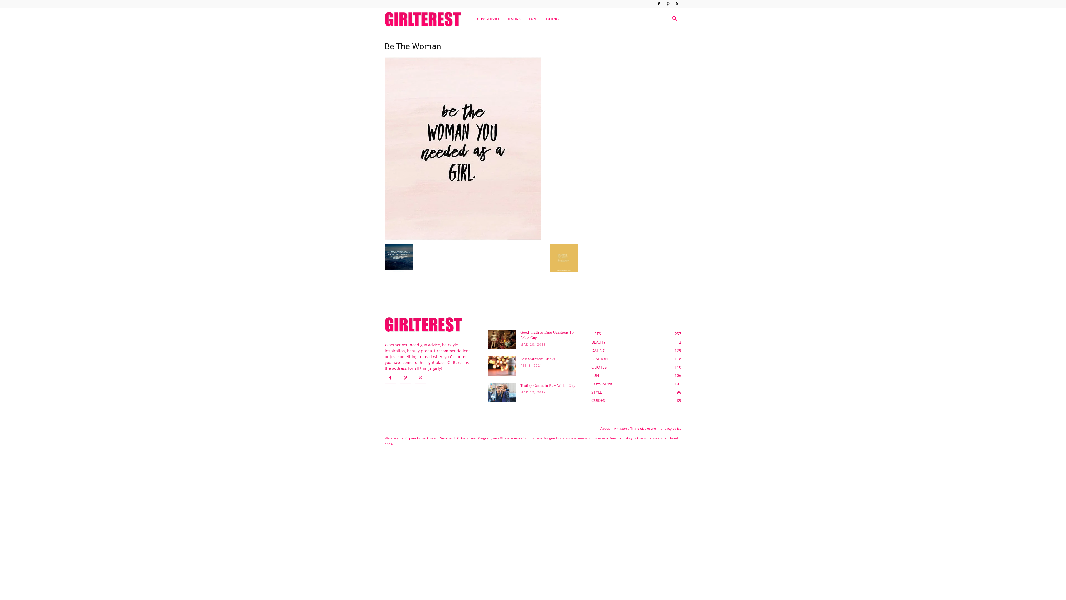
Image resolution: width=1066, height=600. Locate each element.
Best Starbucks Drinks (537, 359)
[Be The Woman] (463, 238)
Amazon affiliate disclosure (635, 428)
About (605, 428)
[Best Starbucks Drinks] (502, 366)
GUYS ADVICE (488, 18)
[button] (674, 19)
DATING (514, 18)
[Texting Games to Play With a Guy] (502, 392)
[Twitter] (677, 4)
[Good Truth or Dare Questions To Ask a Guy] (502, 339)
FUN (532, 18)
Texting (551, 18)
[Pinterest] (668, 4)
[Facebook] (659, 4)
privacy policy (670, 428)
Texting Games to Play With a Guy (547, 386)
